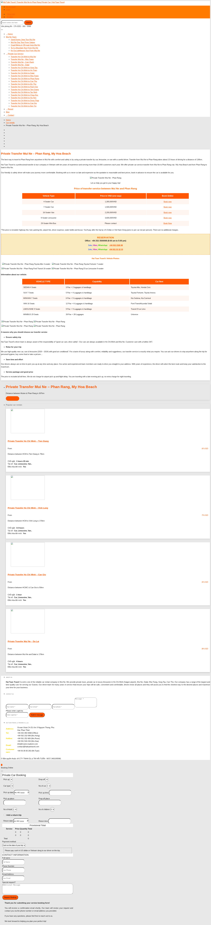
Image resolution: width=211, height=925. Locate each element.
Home (10, 34)
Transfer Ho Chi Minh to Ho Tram (24, 70)
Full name (6, 858)
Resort (10, 109)
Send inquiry (12, 398)
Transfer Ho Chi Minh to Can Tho (24, 81)
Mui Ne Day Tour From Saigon (23, 42)
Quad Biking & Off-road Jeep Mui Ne (25, 45)
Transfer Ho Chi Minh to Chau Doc (24, 95)
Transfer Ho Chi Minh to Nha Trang (24, 76)
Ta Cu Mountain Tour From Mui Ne (24, 48)
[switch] (4, 815)
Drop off (42, 779)
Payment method (9, 842)
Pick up (6, 779)
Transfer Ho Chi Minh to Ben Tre (23, 106)
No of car (42, 786)
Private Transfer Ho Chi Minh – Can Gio (27, 575)
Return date (8, 821)
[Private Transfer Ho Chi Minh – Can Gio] (108, 555)
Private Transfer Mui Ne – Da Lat (23, 641)
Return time (43, 821)
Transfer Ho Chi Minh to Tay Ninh (24, 92)
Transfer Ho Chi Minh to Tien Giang (25, 90)
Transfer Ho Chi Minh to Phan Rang (25, 79)
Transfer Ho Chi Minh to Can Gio (24, 103)
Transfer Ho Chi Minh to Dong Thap (25, 100)
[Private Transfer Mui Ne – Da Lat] (108, 621)
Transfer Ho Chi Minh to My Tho (23, 84)
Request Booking (10, 897)
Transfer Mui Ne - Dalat (20, 65)
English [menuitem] (10, 17)
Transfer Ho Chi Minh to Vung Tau (24, 68)
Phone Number (8, 866)
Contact (11, 115)
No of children (44, 809)
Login (8, 10)
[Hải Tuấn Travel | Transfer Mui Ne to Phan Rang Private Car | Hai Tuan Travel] (32, 2)
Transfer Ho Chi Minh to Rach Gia (24, 87)
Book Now (168, 223)
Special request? (9, 882)
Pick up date (8, 792)
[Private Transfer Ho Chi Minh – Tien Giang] (108, 421)
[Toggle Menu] (2, 29)
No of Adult (7, 809)
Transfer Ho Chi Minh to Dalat (22, 73)
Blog (7, 112)
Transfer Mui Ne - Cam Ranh (22, 62)
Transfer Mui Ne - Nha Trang (22, 59)
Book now (168, 202)
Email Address (8, 874)
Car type (6, 786)
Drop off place (44, 798)
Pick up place (8, 798)
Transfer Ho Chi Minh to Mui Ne (23, 57)
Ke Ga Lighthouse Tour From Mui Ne (25, 50)
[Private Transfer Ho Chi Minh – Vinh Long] (108, 488)
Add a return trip (13, 815)
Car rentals (10, 123)
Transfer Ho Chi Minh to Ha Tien (23, 98)
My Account (10, 7)
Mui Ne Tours (11, 37)
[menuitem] (11, 14)
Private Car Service (15, 54)
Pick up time (43, 792)
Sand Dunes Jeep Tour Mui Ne (23, 40)
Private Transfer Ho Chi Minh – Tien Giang (28, 441)
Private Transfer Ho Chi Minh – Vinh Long (28, 508)
